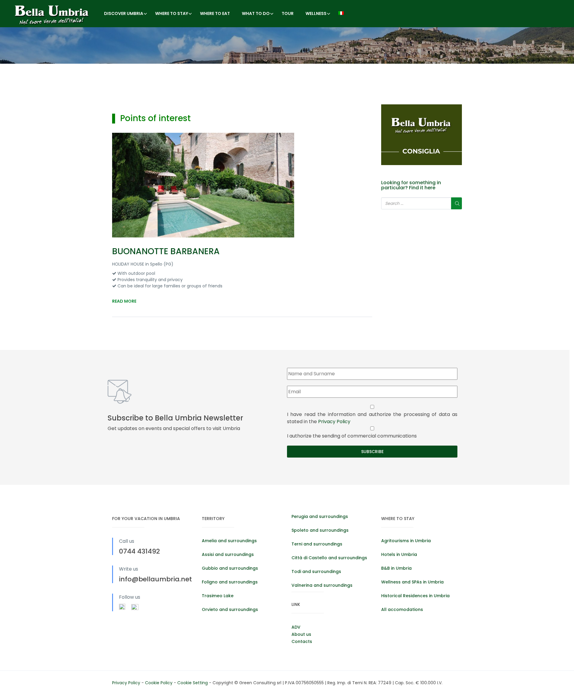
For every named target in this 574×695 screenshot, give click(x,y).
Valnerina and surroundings (321, 585)
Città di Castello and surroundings (329, 558)
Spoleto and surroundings (320, 530)
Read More (124, 301)
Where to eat (215, 13)
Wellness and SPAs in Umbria (412, 582)
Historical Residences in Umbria (415, 596)
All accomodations (402, 609)
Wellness (316, 13)
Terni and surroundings (316, 544)
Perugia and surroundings (319, 516)
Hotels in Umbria (399, 554)
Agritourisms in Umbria (406, 541)
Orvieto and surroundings (230, 609)
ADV (295, 627)
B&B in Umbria (396, 568)
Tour (288, 13)
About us (301, 634)
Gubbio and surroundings (230, 568)
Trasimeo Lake (217, 596)
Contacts (301, 641)
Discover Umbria (123, 13)
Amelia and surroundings (229, 541)
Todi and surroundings (316, 571)
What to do (256, 13)
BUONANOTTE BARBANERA (166, 251)
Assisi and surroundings (228, 554)
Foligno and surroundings (230, 582)
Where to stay (171, 13)
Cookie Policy (159, 683)
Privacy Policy (334, 421)
